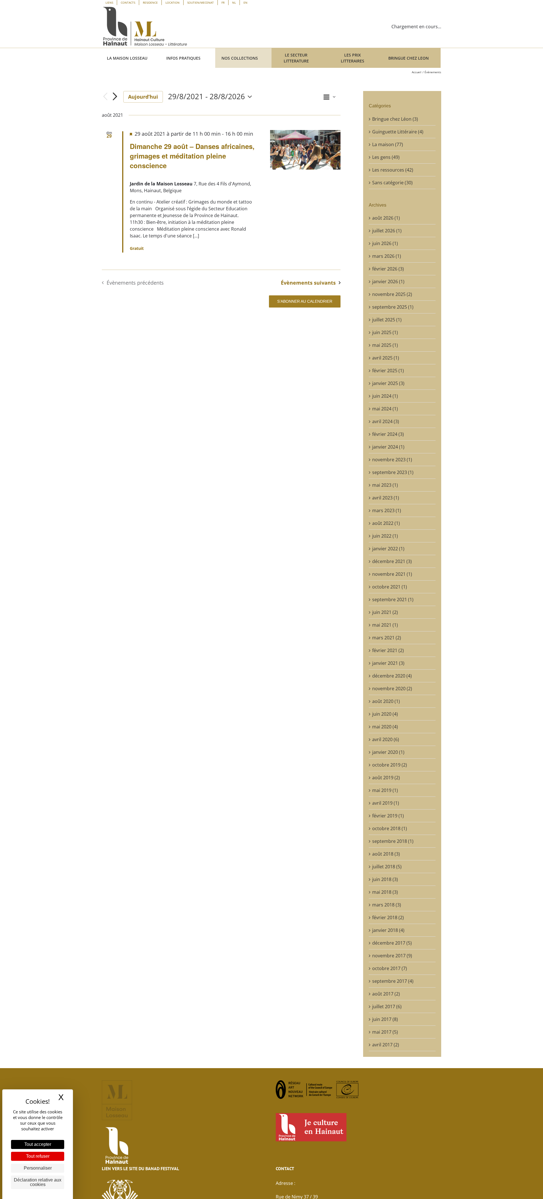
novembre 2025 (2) (392, 294)
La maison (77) (387, 144)
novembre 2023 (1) (392, 459)
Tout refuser (37, 1156)
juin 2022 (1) (385, 536)
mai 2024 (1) (385, 409)
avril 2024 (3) (385, 421)
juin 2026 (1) (385, 243)
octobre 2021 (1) (389, 587)
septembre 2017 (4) (392, 981)
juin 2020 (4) (385, 714)
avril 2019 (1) (385, 803)
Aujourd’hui (143, 96)
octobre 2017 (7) (389, 968)
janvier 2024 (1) (388, 447)
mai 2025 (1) (385, 345)
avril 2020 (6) (385, 739)
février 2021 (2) (388, 650)
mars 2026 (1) (386, 256)
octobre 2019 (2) (389, 765)
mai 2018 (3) (385, 892)
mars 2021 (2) (386, 638)
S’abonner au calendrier (304, 301)
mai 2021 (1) (385, 625)
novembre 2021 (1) (392, 574)
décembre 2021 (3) (392, 561)
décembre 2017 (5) (392, 943)
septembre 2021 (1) (392, 599)
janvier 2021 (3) (388, 663)
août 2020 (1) (386, 701)
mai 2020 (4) (385, 727)
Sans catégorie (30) (392, 182)
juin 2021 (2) (385, 612)
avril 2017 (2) (385, 1045)
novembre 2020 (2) (392, 688)
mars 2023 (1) (386, 510)
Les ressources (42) (392, 170)
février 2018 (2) (388, 917)
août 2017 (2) (386, 994)
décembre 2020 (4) (392, 676)
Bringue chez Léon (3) (395, 119)
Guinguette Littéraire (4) (397, 132)
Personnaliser (38, 1168)
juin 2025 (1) (385, 332)
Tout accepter (37, 1144)
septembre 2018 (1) (392, 841)
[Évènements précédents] (105, 96)
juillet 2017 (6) (387, 1006)
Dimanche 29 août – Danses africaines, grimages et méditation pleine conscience (192, 155)
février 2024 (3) (388, 434)
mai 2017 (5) (385, 1032)
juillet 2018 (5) (387, 866)
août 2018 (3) (386, 854)
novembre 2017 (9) (392, 956)
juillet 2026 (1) (387, 231)
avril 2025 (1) (385, 358)
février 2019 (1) (388, 816)
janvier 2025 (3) (388, 383)
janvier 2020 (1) (388, 752)
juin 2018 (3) (385, 879)
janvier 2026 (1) (388, 281)
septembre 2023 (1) (392, 472)
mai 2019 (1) (385, 790)
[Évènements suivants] (114, 96)
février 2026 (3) (388, 269)
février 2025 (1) (388, 370)
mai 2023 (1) (385, 485)
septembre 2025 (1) (392, 307)
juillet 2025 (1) (387, 320)
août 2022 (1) (386, 523)
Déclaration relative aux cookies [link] (37, 1182)
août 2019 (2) (386, 777)
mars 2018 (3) (386, 905)
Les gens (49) (386, 157)
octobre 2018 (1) (389, 828)
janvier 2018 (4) (388, 930)
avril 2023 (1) (385, 498)
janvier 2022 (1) (388, 549)
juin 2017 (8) (385, 1019)
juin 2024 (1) (385, 396)
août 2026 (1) (386, 218)
